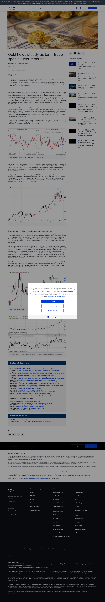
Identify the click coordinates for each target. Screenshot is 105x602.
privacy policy (61, 296)
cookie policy (51, 296)
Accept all (52, 301)
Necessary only (52, 306)
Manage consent (52, 310)
